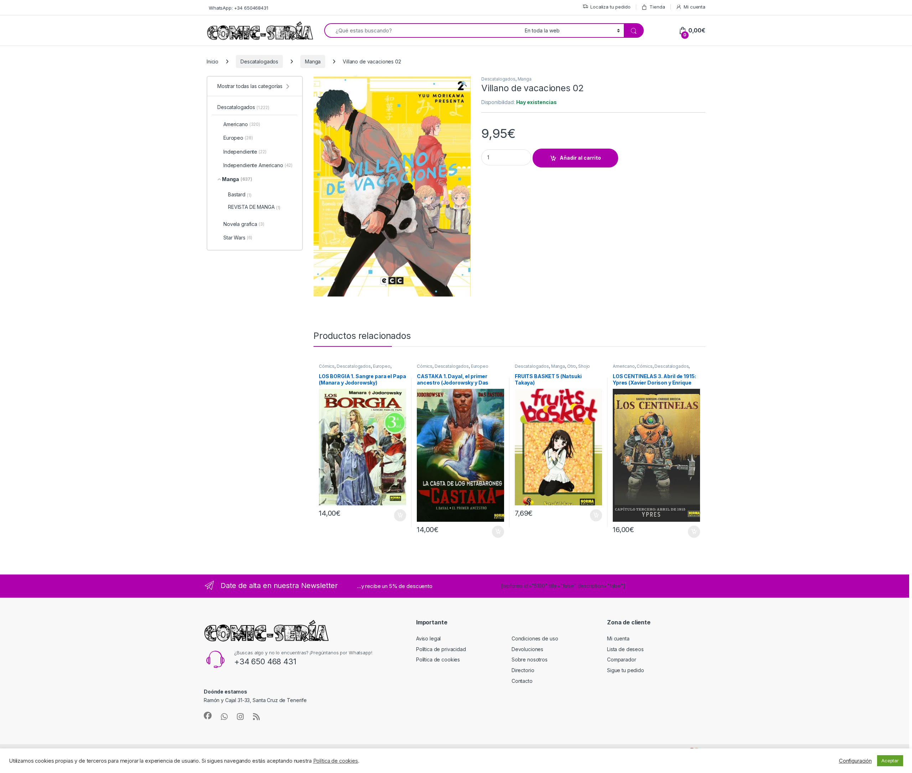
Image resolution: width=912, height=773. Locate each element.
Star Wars (237, 238)
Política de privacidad (441, 649)
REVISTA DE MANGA (254, 207)
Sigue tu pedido (625, 670)
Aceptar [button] (890, 760)
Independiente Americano (257, 165)
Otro (571, 366)
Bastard (240, 194)
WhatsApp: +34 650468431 (238, 8)
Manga (313, 61)
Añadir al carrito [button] (399, 515)
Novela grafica (243, 224)
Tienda (657, 7)
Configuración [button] (855, 761)
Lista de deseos (625, 649)
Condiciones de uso (535, 638)
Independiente (244, 152)
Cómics (327, 366)
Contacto (522, 681)
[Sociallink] (208, 716)
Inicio (212, 61)
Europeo (381, 366)
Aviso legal (428, 638)
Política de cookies (438, 659)
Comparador (621, 659)
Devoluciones (527, 649)
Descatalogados (259, 61)
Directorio (523, 670)
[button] (464, 83)
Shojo (584, 366)
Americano (624, 366)
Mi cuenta (694, 7)
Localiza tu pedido (610, 7)
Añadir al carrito (580, 158)
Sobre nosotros (530, 659)
